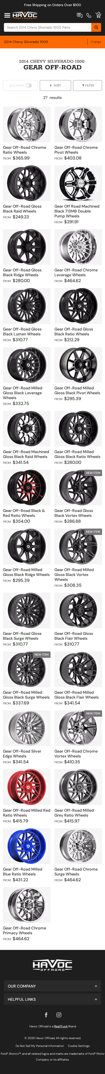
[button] (52, 985)
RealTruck (61, 1026)
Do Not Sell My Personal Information (40, 1046)
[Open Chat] (80, 15)
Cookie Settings (79, 1046)
